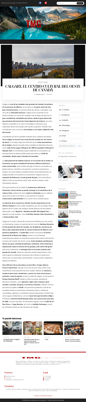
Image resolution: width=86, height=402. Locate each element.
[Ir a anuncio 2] (69, 183)
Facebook (65, 115)
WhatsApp (65, 125)
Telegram (65, 131)
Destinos (43, 82)
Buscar (80, 3)
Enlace (64, 141)
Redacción (40, 94)
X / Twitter (65, 110)
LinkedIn (64, 120)
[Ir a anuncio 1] (68, 183)
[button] (43, 41)
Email (63, 136)
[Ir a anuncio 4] (72, 183)
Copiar (79, 146)
